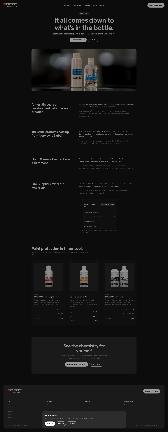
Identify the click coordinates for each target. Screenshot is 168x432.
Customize (72, 423)
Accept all (50, 423)
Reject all (61, 423)
